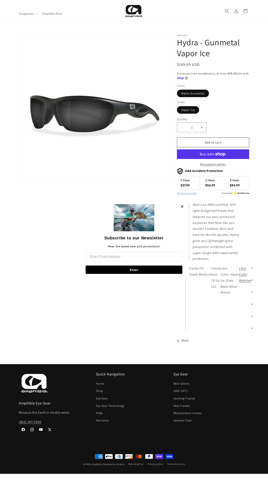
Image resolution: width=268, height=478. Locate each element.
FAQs (99, 413)
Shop (99, 391)
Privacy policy (155, 464)
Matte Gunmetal (193, 93)
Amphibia (97, 464)
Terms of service (176, 464)
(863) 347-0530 (30, 422)
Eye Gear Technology (110, 406)
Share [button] (185, 340)
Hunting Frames (184, 398)
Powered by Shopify (114, 464)
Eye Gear (102, 398)
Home (100, 383)
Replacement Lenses (188, 413)
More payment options (213, 164)
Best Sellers (181, 383)
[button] (28, 13)
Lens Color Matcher (245, 274)
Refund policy (136, 464)
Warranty (102, 420)
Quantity (182, 119)
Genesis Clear (183, 420)
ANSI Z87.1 (181, 391)
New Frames (182, 406)
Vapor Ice (188, 110)
